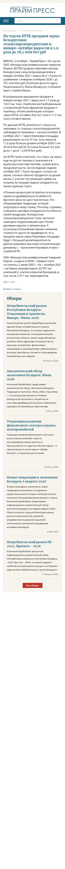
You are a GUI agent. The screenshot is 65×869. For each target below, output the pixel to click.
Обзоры (14, 298)
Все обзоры (32, 585)
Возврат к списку (12, 288)
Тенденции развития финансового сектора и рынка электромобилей (31, 425)
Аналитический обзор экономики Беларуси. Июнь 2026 (29, 375)
